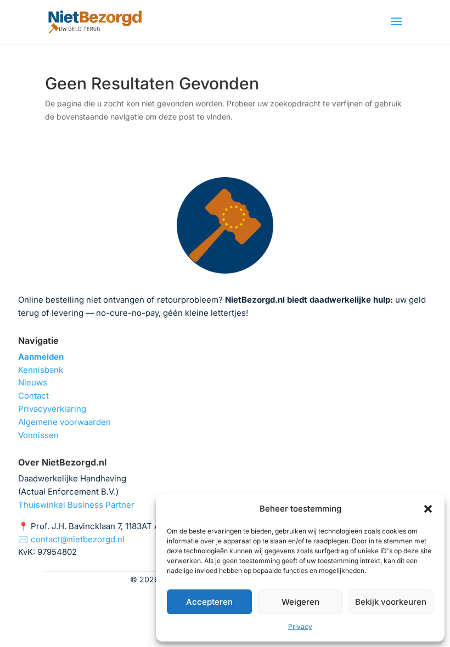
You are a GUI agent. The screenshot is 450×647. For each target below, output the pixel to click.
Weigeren (300, 602)
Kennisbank (40, 370)
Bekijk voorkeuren (390, 602)
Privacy (300, 626)
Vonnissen (38, 435)
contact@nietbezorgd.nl (78, 539)
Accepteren (209, 602)
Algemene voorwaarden (64, 422)
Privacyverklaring (52, 409)
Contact (33, 395)
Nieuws (32, 382)
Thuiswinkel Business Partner (76, 505)
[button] (428, 508)
